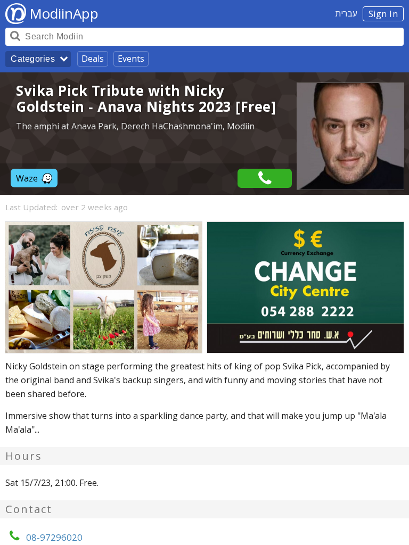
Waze (27, 178)
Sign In (383, 14)
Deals (92, 58)
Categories (33, 58)
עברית (346, 13)
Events (131, 58)
